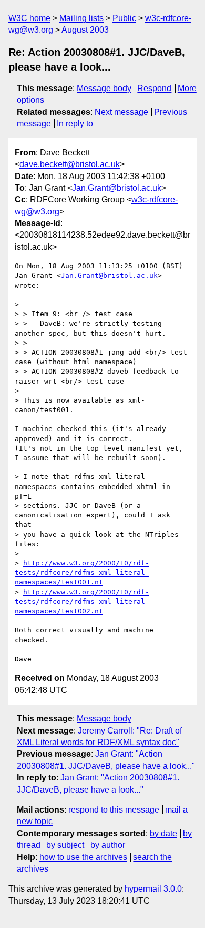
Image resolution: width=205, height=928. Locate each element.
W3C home (29, 18)
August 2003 (85, 29)
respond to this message (113, 809)
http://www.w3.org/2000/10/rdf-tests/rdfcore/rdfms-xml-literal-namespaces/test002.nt (82, 601)
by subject (65, 845)
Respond (154, 88)
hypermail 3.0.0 (153, 888)
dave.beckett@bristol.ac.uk (69, 164)
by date (163, 833)
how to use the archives (83, 857)
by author (107, 845)
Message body (104, 88)
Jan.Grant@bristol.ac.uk (116, 187)
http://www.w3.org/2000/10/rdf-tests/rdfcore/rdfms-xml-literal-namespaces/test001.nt (82, 572)
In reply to (75, 123)
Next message (121, 112)
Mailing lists (81, 18)
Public (124, 18)
